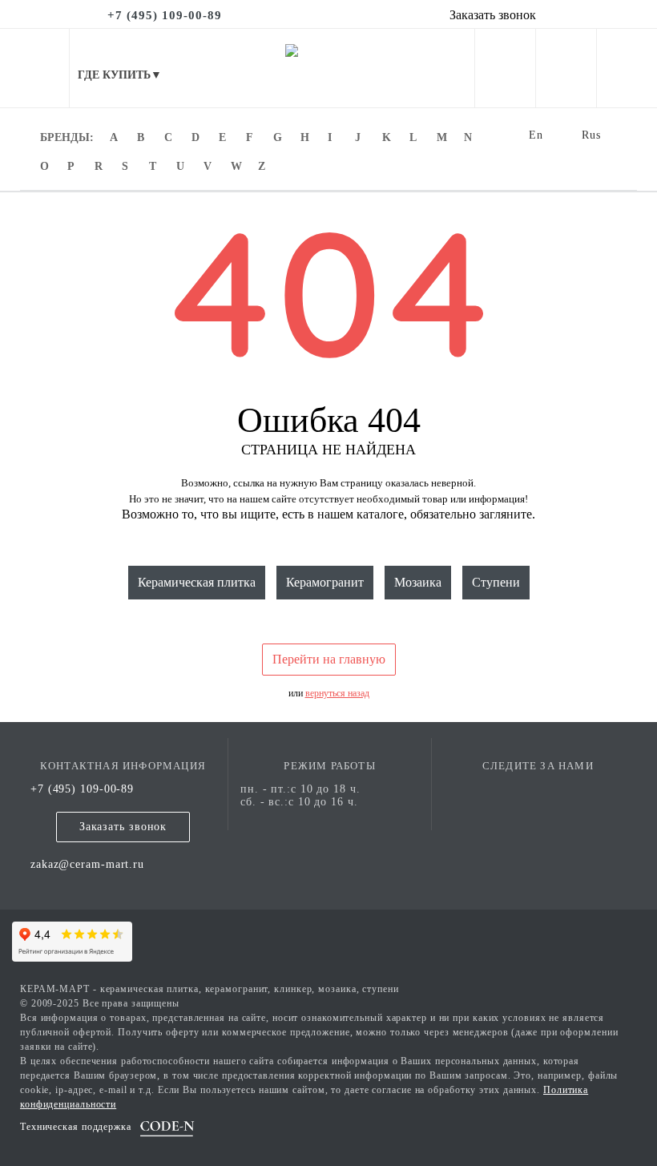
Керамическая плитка (197, 582)
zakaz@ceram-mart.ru (87, 864)
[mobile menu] (34, 68)
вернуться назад (337, 693)
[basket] (627, 71)
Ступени (496, 582)
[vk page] (538, 789)
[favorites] (566, 71)
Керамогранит (325, 582)
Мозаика (417, 582)
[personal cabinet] (505, 71)
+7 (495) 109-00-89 (82, 789)
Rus (591, 135)
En (536, 135)
